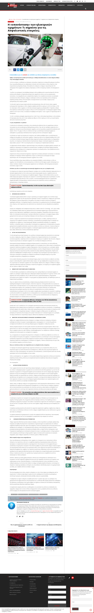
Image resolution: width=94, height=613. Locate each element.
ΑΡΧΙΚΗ (22, 5)
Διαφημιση (49, 1)
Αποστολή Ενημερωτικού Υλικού (16, 588)
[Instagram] (85, 1)
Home (11, 19)
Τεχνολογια (33, 585)
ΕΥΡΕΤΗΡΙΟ (80, 5)
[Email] (22, 516)
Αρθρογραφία (33, 588)
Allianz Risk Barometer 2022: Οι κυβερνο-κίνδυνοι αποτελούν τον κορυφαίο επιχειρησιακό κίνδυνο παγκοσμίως (16, 549)
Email (67, 260)
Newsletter (57, 1)
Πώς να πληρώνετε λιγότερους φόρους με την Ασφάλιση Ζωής (78, 465)
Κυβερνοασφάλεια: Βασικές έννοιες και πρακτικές (52, 548)
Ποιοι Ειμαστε (40, 1)
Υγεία (31, 592)
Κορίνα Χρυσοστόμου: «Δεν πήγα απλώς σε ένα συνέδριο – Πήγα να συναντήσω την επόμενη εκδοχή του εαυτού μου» (79, 401)
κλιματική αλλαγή (43, 494)
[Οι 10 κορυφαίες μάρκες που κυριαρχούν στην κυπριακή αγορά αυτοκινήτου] (35, 539)
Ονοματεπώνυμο (75, 595)
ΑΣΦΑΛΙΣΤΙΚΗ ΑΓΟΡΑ (67, 1)
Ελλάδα (32, 581)
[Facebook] (74, 1)
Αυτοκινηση (18, 19)
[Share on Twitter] (18, 69)
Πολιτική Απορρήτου (15, 590)
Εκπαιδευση (61, 5)
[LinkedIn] (82, 1)
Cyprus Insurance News (47, 511)
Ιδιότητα (67, 270)
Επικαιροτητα (52, 5)
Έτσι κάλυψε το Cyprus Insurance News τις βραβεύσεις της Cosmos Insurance (78, 458)
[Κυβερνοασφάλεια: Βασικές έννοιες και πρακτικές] (54, 539)
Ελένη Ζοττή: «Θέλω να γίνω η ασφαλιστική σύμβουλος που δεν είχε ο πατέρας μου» (79, 393)
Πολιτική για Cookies (15, 592)
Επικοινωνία (13, 594)
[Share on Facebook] (14, 69)
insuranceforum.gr (27, 21)
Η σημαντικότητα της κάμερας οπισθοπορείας (49, 524)
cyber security (14, 494)
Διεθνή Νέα (33, 583)
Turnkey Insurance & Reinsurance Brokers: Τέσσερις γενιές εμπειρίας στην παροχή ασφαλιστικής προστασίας (79, 385)
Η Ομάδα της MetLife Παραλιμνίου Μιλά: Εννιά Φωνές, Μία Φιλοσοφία (78, 446)
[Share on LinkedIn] (21, 69)
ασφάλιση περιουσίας (23, 494)
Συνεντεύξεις (33, 590)
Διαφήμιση (12, 582)
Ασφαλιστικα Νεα (31, 5)
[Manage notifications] (91, 610)
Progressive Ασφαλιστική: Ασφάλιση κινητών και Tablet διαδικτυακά (78, 340)
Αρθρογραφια (42, 5)
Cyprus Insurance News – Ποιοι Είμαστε (16, 580)
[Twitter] (80, 1)
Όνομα (67, 255)
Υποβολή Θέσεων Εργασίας (16, 584)
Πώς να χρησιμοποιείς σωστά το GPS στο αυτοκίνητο (21, 525)
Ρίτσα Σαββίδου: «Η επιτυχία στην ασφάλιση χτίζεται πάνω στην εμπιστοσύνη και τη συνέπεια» (78, 362)
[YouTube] (77, 1)
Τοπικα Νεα (33, 579)
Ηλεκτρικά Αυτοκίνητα (34, 494)
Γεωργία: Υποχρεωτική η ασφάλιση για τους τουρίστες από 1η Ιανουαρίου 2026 (78, 347)
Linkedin (25, 75)
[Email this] (25, 69)
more (59, 69)
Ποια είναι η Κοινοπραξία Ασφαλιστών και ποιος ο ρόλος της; (78, 334)
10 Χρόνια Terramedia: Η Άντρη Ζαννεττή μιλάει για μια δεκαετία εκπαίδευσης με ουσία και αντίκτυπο (79, 418)
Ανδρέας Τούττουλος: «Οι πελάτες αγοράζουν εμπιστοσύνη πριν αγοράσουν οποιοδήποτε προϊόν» (78, 410)
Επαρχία (67, 265)
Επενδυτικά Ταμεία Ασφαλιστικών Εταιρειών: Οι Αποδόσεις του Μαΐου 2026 (78, 354)
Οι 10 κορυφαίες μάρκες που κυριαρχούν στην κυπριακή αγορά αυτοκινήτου (35, 549)
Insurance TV (71, 5)
